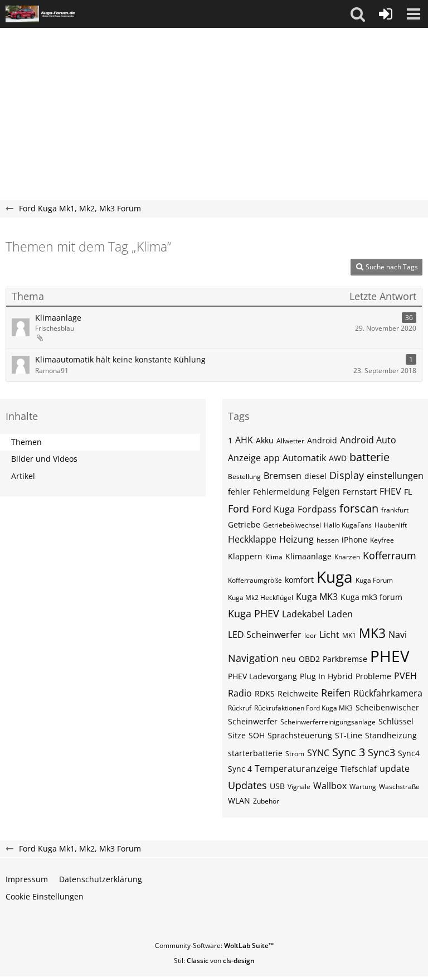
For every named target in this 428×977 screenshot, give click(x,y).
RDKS (265, 693)
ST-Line (348, 735)
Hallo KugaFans (348, 525)
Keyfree (382, 540)
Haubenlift (390, 525)
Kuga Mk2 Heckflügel (260, 597)
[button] (358, 14)
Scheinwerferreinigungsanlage (328, 722)
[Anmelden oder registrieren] (385, 14)
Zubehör (266, 801)
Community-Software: (214, 945)
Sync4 (409, 753)
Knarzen (347, 557)
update (395, 768)
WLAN (239, 800)
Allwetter (290, 441)
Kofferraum (389, 555)
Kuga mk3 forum (371, 597)
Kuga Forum (374, 580)
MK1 (349, 635)
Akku (265, 440)
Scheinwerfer (253, 721)
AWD (338, 458)
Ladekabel (303, 614)
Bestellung (244, 476)
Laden (340, 614)
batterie (369, 457)
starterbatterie (255, 753)
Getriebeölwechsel (292, 525)
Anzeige (244, 458)
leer (310, 635)
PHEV (390, 655)
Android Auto (368, 440)
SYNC (318, 753)
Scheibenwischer (387, 707)
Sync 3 (348, 752)
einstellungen (395, 476)
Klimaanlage (58, 317)
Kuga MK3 (317, 597)
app (272, 458)
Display (346, 475)
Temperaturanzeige (296, 768)
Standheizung (391, 735)
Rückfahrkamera (387, 693)
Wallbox (330, 786)
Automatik (304, 458)
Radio (240, 693)
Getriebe (244, 524)
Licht (329, 634)
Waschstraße (399, 786)
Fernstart (360, 491)
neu (288, 659)
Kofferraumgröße (255, 580)
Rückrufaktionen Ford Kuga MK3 (303, 708)
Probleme (373, 676)
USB (277, 786)
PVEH (405, 676)
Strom (294, 753)
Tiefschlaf (359, 768)
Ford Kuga (273, 509)
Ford (238, 508)
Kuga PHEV (253, 613)
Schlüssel (396, 721)
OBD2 (309, 659)
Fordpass (317, 509)
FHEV (390, 491)
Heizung (296, 539)
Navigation (253, 658)
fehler (239, 491)
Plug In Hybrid (326, 676)
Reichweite (298, 693)
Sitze (237, 735)
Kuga (335, 576)
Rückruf (239, 708)
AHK (244, 440)
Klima (274, 557)
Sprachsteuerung (300, 735)
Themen (26, 442)
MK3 (372, 633)
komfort (299, 579)
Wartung (362, 786)
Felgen (326, 491)
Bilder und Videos (44, 458)
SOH (257, 735)
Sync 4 (240, 768)
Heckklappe (252, 539)
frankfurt (394, 510)
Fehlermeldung (281, 491)
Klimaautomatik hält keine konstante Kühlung (120, 359)
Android (322, 440)
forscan (358, 508)
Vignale (299, 786)
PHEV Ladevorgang (262, 676)
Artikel (23, 476)
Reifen (336, 692)
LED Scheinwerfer (264, 634)
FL (408, 491)
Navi (397, 634)
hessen (328, 540)
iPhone (354, 539)
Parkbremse (345, 659)
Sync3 (381, 752)
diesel (315, 476)
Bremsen (282, 476)
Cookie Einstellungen (45, 896)
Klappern (245, 556)
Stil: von (214, 960)
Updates (247, 785)
